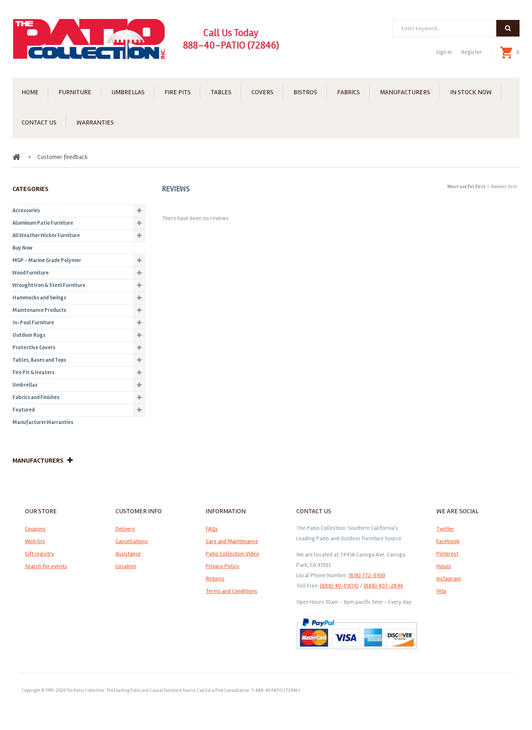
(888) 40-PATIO (339, 585)
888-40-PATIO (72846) (231, 45)
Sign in (444, 52)
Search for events (46, 566)
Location (126, 566)
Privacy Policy (222, 566)
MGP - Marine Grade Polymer (46, 260)
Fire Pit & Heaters (33, 372)
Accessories (26, 210)
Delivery (125, 528)
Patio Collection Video (232, 553)
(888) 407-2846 (383, 585)
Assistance (128, 553)
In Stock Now (471, 92)
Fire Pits (178, 92)
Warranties (95, 122)
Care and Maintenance (232, 541)
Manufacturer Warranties (42, 422)
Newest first (504, 187)
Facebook (448, 541)
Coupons (35, 528)
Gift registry (39, 553)
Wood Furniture (30, 272)
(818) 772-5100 (367, 575)
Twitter (445, 528)
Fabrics (348, 92)
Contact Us (39, 122)
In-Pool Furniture (33, 322)
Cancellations (132, 541)
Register (471, 52)
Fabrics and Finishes (35, 397)
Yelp (441, 591)
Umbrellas (128, 92)
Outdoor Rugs (28, 335)
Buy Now (22, 248)
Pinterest (447, 553)
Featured (23, 410)
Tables (221, 92)
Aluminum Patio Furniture (42, 223)
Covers (262, 92)
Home (30, 92)
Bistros (305, 92)
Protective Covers (33, 347)
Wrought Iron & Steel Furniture (48, 285)
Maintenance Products (39, 310)
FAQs (212, 528)
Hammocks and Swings (39, 297)
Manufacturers (405, 92)
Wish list (35, 541)
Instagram (448, 578)
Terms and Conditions (231, 591)
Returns (215, 578)
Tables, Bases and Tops (39, 360)
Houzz (443, 566)
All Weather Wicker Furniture (46, 235)
